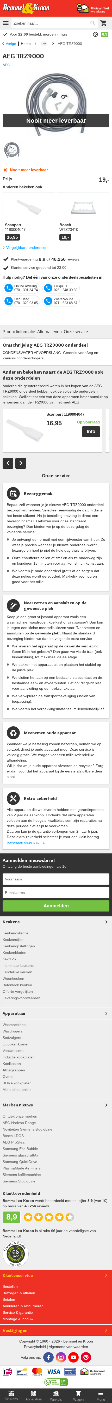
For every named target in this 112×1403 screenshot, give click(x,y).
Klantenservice (18, 1275)
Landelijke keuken (17, 972)
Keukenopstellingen (19, 946)
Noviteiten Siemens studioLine (27, 1129)
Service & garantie (18, 1312)
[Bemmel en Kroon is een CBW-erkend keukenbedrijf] (56, 1380)
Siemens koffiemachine (22, 1175)
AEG (6, 65)
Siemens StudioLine (19, 1181)
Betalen (9, 1299)
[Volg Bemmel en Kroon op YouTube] (73, 1357)
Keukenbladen (14, 952)
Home (26, 44)
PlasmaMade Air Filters (22, 1168)
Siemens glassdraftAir (21, 1155)
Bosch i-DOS (13, 1136)
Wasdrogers (12, 1031)
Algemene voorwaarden (68, 1347)
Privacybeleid (35, 1347)
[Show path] (44, 44)
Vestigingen (15, 1330)
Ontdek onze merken (20, 1116)
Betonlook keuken (17, 985)
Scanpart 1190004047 (65, 414)
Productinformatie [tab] (19, 332)
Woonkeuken (13, 978)
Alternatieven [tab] (49, 332)
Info (91, 431)
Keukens (11, 921)
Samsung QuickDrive (20, 1162)
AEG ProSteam (15, 1142)
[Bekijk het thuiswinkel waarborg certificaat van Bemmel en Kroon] (92, 8)
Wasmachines (14, 1025)
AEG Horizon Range (19, 1123)
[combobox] (54, 23)
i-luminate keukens (18, 965)
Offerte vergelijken (18, 991)
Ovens (8, 1077)
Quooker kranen (16, 1044)
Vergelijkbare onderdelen (26, 247)
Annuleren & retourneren (23, 1306)
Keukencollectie (15, 933)
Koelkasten (12, 1064)
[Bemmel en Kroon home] (26, 8)
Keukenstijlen (13, 939)
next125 (9, 959)
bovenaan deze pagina (26, 842)
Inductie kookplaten (19, 1057)
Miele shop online (17, 1089)
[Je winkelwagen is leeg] (103, 23)
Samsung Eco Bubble (20, 1149)
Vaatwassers (13, 1051)
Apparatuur (14, 1013)
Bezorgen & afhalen (19, 1293)
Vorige (11, 44)
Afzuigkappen (14, 1070)
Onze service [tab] (76, 332)
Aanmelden (56, 905)
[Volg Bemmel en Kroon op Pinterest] (86, 1357)
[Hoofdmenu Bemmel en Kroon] (5, 23)
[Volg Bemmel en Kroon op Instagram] (61, 1357)
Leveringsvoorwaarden (21, 998)
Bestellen (10, 1286)
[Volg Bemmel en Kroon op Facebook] (48, 1357)
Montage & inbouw (18, 1319)
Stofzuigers (12, 1038)
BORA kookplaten (17, 1083)
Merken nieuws (18, 1104)
